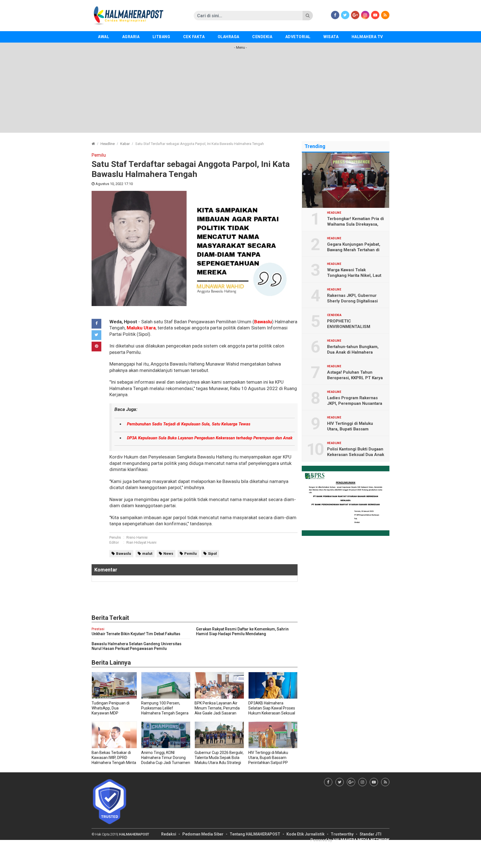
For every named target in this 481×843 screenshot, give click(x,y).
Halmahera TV (367, 36)
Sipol (212, 553)
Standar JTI (370, 834)
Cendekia (262, 36)
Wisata (330, 36)
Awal (103, 36)
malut (147, 553)
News (168, 553)
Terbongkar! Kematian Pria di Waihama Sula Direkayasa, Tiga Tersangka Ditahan (355, 224)
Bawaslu (263, 321)
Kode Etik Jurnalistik (305, 834)
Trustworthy (342, 834)
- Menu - (240, 47)
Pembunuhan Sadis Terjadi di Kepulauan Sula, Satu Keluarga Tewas (188, 424)
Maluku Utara (141, 328)
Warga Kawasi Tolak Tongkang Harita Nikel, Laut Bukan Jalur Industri (354, 275)
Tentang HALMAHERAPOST (255, 834)
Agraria (131, 36)
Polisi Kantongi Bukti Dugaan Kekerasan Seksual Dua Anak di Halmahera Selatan (355, 455)
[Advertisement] (240, 94)
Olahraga (228, 36)
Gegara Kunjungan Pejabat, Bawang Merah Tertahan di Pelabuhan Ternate (353, 250)
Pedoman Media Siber (203, 834)
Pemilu (190, 553)
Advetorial (298, 36)
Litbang (161, 36)
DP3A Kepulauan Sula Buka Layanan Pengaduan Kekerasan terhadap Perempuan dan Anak (210, 437)
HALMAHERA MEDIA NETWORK (361, 840)
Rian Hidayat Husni (141, 542)
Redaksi (168, 834)
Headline (107, 144)
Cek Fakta (194, 36)
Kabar (125, 144)
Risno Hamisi (137, 537)
